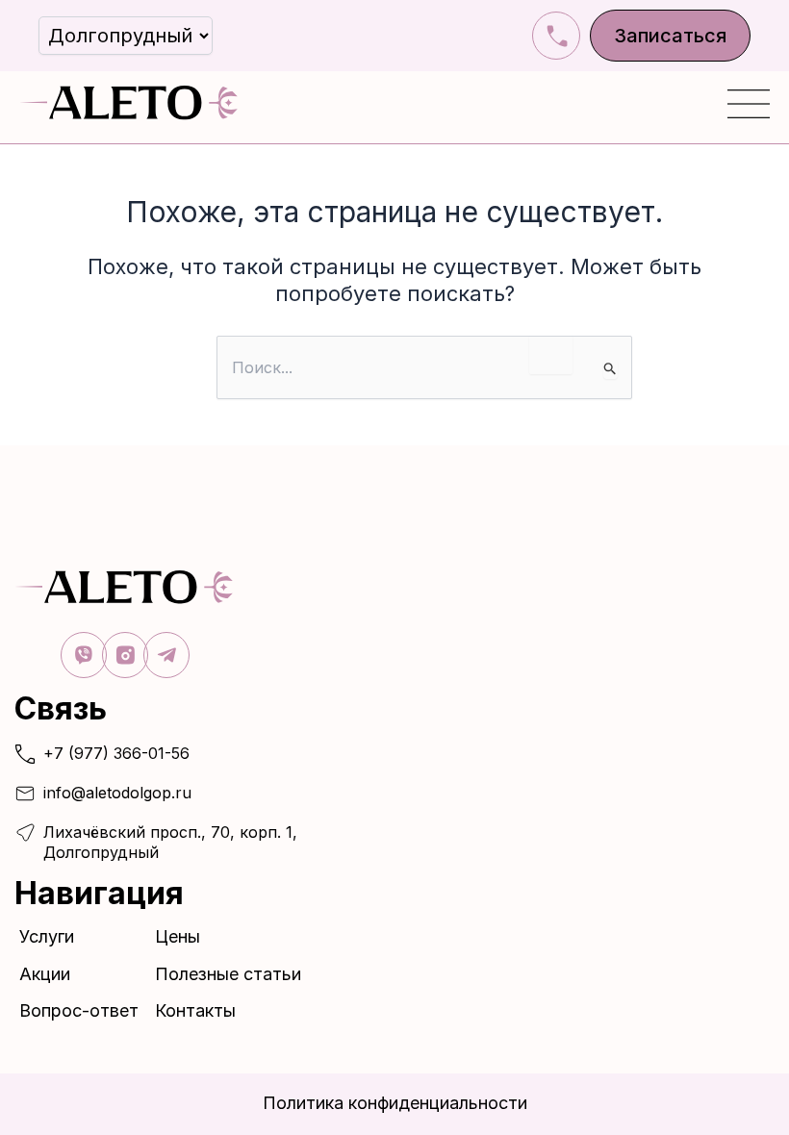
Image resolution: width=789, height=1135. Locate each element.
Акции (44, 974)
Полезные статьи (228, 974)
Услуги (46, 936)
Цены (177, 936)
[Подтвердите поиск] (610, 369)
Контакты (195, 1010)
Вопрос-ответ (79, 1010)
